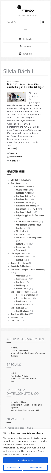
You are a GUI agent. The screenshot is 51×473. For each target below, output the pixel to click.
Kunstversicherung (23, 304)
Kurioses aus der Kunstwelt (27, 208)
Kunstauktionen (22, 288)
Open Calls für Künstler (20, 266)
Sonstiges (20, 250)
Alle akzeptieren (25, 460)
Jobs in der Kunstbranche (19, 350)
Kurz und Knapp (22, 243)
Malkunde (14, 317)
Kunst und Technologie (25, 211)
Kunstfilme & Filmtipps (20, 313)
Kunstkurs (20, 281)
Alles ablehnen (35, 467)
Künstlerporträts (17, 253)
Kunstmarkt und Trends (25, 205)
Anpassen (11, 467)
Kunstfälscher (21, 259)
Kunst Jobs (15, 320)
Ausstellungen (21, 278)
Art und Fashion (22, 189)
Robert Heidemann (15, 156)
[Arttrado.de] (25, 8)
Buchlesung (20, 285)
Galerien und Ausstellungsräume (28, 237)
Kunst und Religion (23, 195)
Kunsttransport (22, 301)
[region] (25, 451)
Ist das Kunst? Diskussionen (27, 221)
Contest (13, 373)
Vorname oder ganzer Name (19, 428)
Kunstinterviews (22, 256)
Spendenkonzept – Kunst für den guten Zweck (26, 405)
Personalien (20, 246)
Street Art (20, 230)
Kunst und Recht (22, 199)
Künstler (13, 381)
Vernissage (13, 153)
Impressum (14, 407)
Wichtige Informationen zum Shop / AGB (25, 410)
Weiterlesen (12, 148)
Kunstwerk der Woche (19, 262)
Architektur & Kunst (24, 186)
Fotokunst (20, 234)
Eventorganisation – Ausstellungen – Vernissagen (28, 353)
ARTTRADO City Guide (19, 179)
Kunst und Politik (23, 192)
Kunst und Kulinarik (24, 202)
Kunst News (15, 183)
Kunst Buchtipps (17, 307)
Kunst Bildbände (22, 310)
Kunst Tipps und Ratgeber (21, 291)
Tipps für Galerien (23, 298)
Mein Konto (14, 356)
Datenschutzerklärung (18, 402)
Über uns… (14, 347)
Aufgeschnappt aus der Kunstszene (30, 215)
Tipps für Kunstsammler (25, 294)
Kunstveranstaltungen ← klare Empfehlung (28, 269)
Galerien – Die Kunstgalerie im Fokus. (23, 378)
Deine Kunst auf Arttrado (19, 376)
